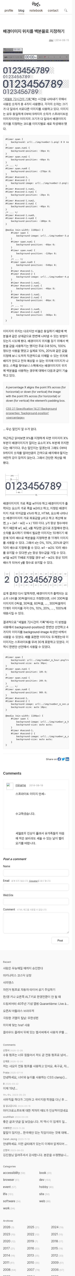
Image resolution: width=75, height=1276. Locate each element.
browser (11, 1180)
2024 (57, 1227)
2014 (9, 1255)
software (12, 1201)
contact (53, 10)
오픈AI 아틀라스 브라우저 (18, 1011)
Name (6, 866)
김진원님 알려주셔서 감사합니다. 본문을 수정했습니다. (36, 1155)
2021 (57, 1234)
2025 (33, 1227)
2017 (9, 1248)
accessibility (14, 1173)
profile (9, 10)
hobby (46, 1187)
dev (51, 40)
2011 (8, 1262)
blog (21, 10)
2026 (8, 1227)
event (9, 1187)
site (44, 1194)
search (66, 10)
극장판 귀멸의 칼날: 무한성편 (20, 1018)
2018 (57, 1241)
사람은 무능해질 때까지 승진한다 (23, 968)
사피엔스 (8, 982)
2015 (57, 1248)
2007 (33, 1270)
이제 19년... (10, 1088)
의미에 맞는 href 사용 (16, 1025)
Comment (9, 909)
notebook (36, 10)
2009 (57, 1262)
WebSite (8, 895)
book (45, 1173)
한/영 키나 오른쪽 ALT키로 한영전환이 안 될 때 (32, 997)
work (9, 1208)
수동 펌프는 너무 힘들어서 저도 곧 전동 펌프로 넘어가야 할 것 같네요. (36, 1055)
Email (6, 880)
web (45, 1201)
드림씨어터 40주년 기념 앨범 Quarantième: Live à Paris (37, 1004)
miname (21, 785)
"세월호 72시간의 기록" (17, 99)
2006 (57, 1270)
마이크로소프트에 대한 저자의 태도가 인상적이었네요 (35, 1110)
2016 (33, 1248)
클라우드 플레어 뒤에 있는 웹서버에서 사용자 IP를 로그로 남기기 (37, 1032)
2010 (33, 1262)
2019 (32, 1241)
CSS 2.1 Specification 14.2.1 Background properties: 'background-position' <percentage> (31, 413)
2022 (33, 1234)
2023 (9, 1234)
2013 (33, 1255)
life (8, 1194)
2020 (9, 1241)
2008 (9, 1270)
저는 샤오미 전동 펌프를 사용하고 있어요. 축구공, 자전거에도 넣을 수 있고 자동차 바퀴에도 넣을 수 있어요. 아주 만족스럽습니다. (36, 1066)
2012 (57, 1255)
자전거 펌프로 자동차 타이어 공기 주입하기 (29, 990)
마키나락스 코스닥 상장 (17, 975)
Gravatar (33, 881)
